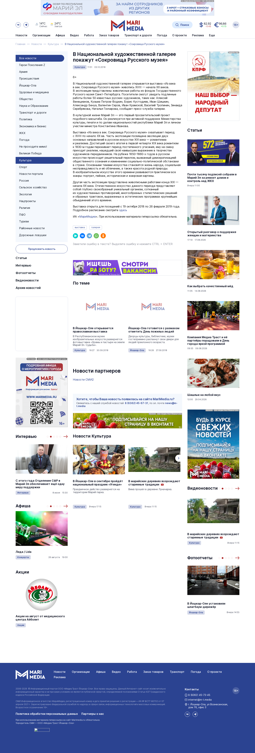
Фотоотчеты (26, 273)
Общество (26, 99)
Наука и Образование (33, 105)
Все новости (27, 58)
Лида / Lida (23, 552)
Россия (24, 180)
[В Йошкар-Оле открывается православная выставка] (99, 306)
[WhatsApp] (96, 235)
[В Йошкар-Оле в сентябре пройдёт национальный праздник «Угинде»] (99, 459)
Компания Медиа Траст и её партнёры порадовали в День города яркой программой (208, 341)
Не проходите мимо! (33, 146)
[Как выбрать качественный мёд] (213, 264)
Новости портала (31, 174)
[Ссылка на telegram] (26, 24)
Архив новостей (28, 288)
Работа (89, 35)
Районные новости (32, 228)
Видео (74, 35)
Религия (24, 208)
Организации (81, 671)
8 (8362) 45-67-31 (136, 403)
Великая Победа (30, 153)
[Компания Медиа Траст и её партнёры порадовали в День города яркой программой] (213, 315)
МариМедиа (87, 216)
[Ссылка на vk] (18, 24)
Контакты (192, 689)
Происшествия (29, 78)
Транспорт (177, 671)
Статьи (21, 258)
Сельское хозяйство (33, 187)
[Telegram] (89, 235)
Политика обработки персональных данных (47, 713)
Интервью (23, 265)
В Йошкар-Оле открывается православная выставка (93, 330)
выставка (80, 227)
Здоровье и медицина (34, 92)
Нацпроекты (27, 201)
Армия (23, 71)
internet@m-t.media (200, 699)
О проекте (214, 671)
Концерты (23, 557)
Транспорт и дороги (32, 112)
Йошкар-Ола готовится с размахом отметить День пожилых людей (153, 330)
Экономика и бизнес (32, 126)
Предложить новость (41, 248)
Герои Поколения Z (32, 65)
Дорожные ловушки (32, 235)
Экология (25, 194)
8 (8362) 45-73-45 (199, 694)
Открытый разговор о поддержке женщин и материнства (211, 233)
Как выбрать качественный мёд (210, 286)
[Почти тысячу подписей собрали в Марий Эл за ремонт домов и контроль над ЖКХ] (213, 152)
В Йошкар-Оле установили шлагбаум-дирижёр (206, 605)
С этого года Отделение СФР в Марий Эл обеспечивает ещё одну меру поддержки (40, 484)
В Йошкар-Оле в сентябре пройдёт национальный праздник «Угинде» (98, 483)
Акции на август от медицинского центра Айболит (40, 618)
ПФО (22, 214)
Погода (24, 140)
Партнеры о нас (92, 713)
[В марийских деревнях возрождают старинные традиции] (154, 459)
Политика (25, 119)
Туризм (24, 221)
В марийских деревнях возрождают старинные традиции (154, 483)
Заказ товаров (153, 671)
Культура (25, 160)
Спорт (23, 167)
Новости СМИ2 (83, 379)
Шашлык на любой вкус (204, 395)
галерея (95, 227)
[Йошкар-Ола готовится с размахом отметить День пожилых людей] (154, 306)
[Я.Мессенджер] (75, 235)
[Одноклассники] (103, 235)
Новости (21, 35)
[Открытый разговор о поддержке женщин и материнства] (213, 210)
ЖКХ (22, 133)
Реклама (60, 677)
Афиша (23, 505)
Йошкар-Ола (27, 85)
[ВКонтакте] (82, 235)
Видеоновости (27, 280)
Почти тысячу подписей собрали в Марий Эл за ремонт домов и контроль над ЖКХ (212, 178)
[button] (65, 436)
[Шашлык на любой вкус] (213, 373)
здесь (123, 210)
